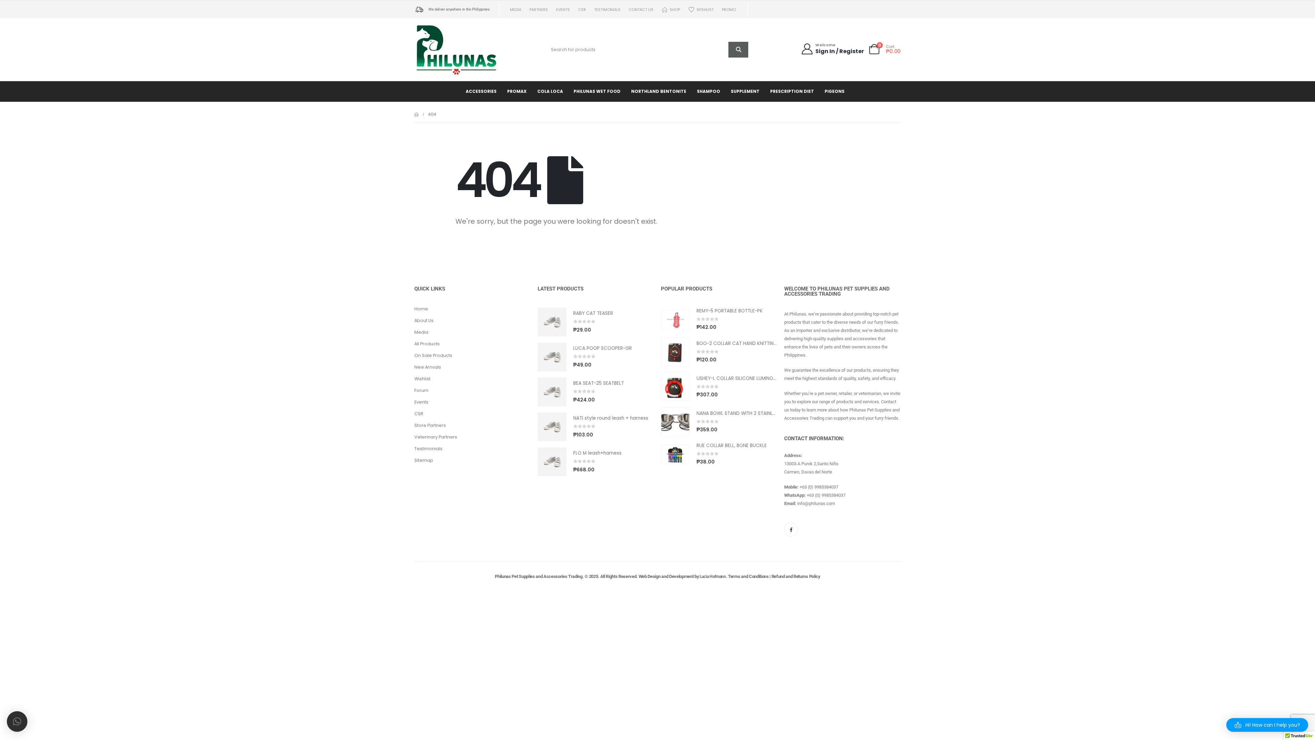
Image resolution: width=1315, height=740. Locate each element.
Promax (517, 91)
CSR (582, 9)
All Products (427, 344)
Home (421, 309)
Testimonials (607, 9)
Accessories (481, 91)
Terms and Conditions (748, 576)
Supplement (745, 91)
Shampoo (708, 91)
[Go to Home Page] (416, 114)
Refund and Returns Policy (796, 576)
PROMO (729, 9)
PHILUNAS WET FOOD (597, 91)
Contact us (641, 9)
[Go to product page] (552, 322)
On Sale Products (433, 355)
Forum (421, 390)
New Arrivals (427, 367)
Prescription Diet (792, 91)
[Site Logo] (457, 49)
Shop (675, 9)
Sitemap (423, 460)
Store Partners (430, 425)
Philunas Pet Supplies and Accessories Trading (538, 576)
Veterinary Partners (435, 437)
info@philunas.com (816, 503)
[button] (1267, 725)
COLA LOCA (550, 91)
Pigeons (834, 91)
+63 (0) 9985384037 (819, 487)
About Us (424, 320)
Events (563, 9)
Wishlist (705, 9)
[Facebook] (791, 529)
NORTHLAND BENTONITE (658, 91)
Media (515, 9)
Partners (538, 9)
